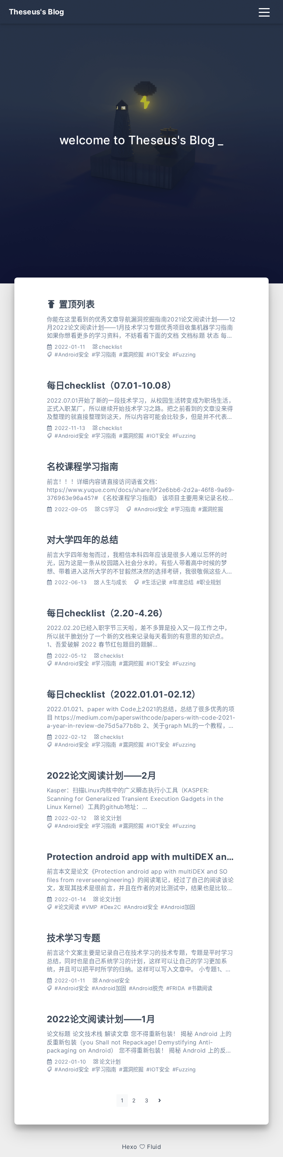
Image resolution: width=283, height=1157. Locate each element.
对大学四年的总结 (83, 539)
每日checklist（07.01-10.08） (112, 385)
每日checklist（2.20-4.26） (107, 613)
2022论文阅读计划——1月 (101, 1019)
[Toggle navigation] (264, 12)
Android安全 (114, 980)
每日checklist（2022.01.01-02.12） (124, 694)
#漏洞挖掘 (131, 354)
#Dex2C (110, 907)
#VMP (89, 907)
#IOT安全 (158, 354)
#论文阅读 (67, 907)
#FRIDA (175, 988)
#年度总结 (181, 582)
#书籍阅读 (200, 988)
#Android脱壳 (146, 988)
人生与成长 (113, 582)
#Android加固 (178, 907)
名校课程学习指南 (83, 466)
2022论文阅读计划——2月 (101, 775)
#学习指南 (104, 354)
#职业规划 (208, 582)
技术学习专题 (74, 938)
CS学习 (110, 509)
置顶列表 (77, 304)
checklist (110, 347)
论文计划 (110, 818)
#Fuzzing (184, 354)
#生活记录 (154, 582)
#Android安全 (72, 354)
